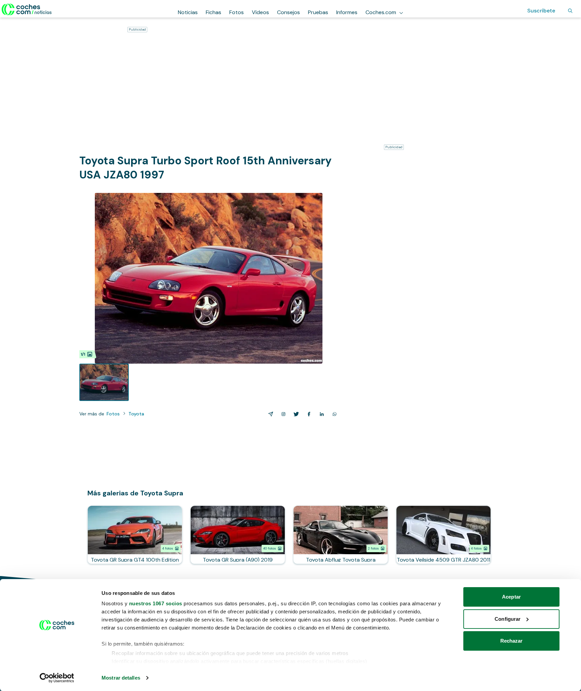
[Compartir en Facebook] (307, 414)
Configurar (507, 619)
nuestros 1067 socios (155, 603)
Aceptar (511, 597)
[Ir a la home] (27, 9)
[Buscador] (570, 10)
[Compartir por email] (269, 414)
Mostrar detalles (121, 678)
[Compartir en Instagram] (282, 414)
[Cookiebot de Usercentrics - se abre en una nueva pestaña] (57, 678)
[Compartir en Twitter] (294, 414)
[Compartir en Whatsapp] (333, 414)
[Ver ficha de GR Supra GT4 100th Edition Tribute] (135, 535)
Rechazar (511, 641)
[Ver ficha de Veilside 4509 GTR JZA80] (443, 535)
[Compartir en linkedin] (320, 414)
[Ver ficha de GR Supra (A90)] (238, 535)
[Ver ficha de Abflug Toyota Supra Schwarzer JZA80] (341, 535)
